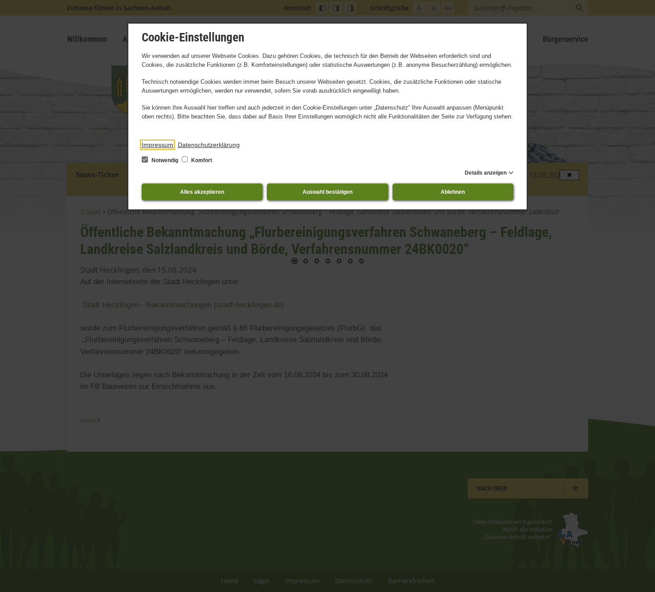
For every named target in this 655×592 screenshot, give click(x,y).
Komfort (201, 160)
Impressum (157, 144)
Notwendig (165, 160)
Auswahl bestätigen (327, 192)
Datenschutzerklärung (209, 144)
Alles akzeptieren (202, 192)
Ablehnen (453, 192)
